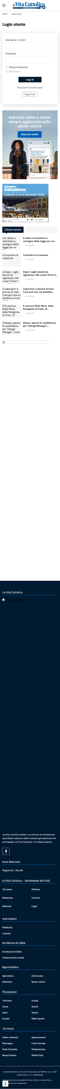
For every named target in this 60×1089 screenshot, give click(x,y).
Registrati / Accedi (12, 870)
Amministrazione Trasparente (14, 1083)
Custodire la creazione (35, 255)
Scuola (35, 1000)
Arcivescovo (37, 976)
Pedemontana (38, 1049)
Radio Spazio (38, 1018)
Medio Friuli (37, 1055)
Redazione (7, 898)
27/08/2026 (29, 245)
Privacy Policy (33, 1080)
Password (10, 53)
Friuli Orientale (9, 1049)
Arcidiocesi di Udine (12, 952)
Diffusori (36, 889)
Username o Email (15, 40)
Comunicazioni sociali (13, 957)
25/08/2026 (29, 330)
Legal (34, 906)
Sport (5, 1012)
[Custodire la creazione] (11, 260)
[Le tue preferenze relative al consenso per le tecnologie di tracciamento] (5, 1084)
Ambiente (7, 982)
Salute (35, 1012)
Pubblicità (7, 927)
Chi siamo (7, 889)
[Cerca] (55, 5)
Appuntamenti (39, 1037)
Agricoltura (8, 976)
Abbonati (6, 906)
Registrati (30, 94)
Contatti (36, 898)
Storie (5, 1006)
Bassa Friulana (9, 1055)
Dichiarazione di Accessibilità (14, 1080)
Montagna (7, 1043)
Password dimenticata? (30, 87)
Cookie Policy (45, 1080)
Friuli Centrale (39, 1043)
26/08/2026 (29, 296)
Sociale (6, 1018)
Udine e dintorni (10, 1037)
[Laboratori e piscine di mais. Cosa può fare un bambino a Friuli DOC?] (11, 294)
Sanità (35, 1006)
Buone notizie (38, 982)
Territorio (7, 1000)
